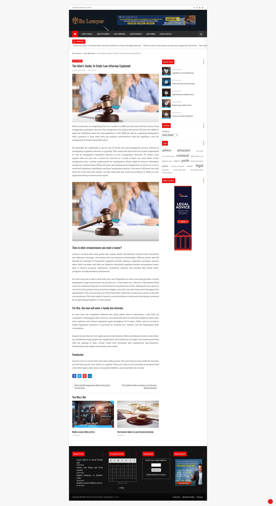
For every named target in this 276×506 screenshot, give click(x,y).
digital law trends (167, 161)
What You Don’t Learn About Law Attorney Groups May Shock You (170, 46)
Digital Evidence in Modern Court (183, 94)
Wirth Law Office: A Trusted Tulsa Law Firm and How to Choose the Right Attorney (107, 46)
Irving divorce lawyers (196, 161)
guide (185, 160)
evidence (176, 161)
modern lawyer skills (180, 170)
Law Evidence (136, 34)
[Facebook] (74, 376)
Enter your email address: (156, 467)
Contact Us (176, 497)
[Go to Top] (270, 501)
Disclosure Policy (188, 497)
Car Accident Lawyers (168, 156)
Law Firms (150, 34)
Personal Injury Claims (196, 170)
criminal (182, 155)
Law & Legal (87, 34)
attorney (183, 150)
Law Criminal (120, 34)
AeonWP (116, 497)
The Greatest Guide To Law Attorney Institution (135, 431)
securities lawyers (167, 172)
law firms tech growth (177, 166)
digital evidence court (197, 156)
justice (165, 166)
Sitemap (200, 497)
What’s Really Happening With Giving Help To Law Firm (92, 386)
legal (199, 166)
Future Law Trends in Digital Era (182, 116)
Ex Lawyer (76, 53)
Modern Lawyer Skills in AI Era (83, 431)
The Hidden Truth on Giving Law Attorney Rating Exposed (139, 386)
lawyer (190, 166)
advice (166, 150)
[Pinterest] (85, 376)
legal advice (165, 170)
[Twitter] (79, 376)
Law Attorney (103, 34)
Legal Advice (166, 34)
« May (121, 488)
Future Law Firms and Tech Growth (183, 83)
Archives (165, 131)
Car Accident (199, 151)
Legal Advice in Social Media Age (183, 73)
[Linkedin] (90, 376)
